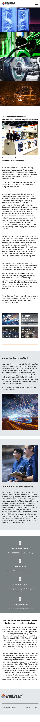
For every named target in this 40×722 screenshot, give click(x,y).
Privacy (36, 707)
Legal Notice (28, 707)
